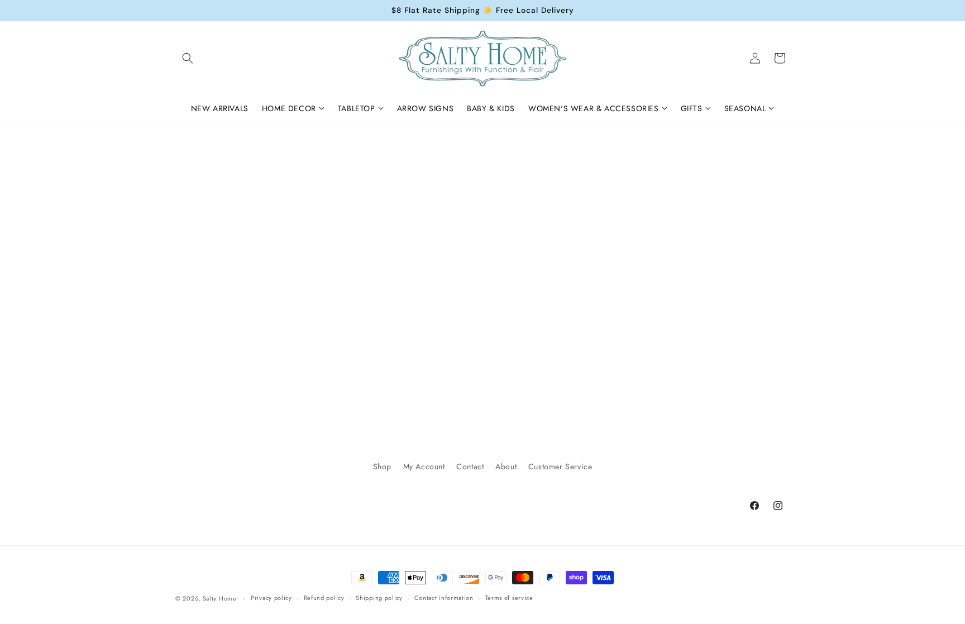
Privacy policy (271, 597)
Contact (470, 466)
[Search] (187, 58)
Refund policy (324, 597)
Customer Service (560, 466)
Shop (382, 466)
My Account (424, 466)
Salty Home (220, 598)
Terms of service (509, 597)
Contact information (444, 597)
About (506, 466)
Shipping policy (379, 597)
